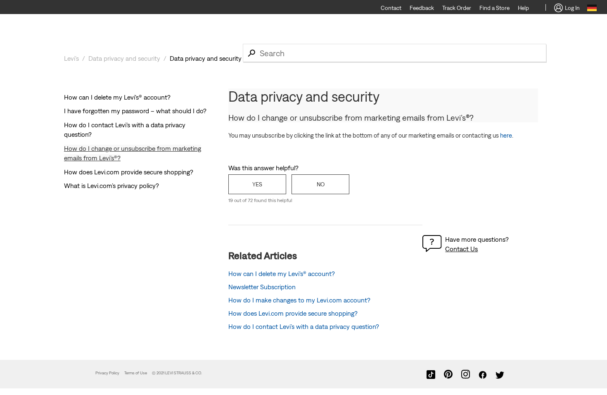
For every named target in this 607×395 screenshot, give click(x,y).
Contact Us (461, 248)
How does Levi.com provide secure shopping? (128, 172)
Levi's (71, 58)
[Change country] (592, 9)
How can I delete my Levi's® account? (117, 97)
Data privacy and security (124, 58)
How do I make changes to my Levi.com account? (299, 300)
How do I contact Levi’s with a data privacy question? (303, 326)
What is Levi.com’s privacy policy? (111, 185)
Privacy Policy (107, 373)
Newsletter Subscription (262, 286)
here (506, 135)
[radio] (257, 184)
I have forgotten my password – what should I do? (135, 110)
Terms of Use (135, 373)
